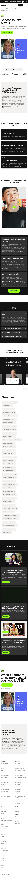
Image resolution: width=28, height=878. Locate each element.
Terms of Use (3, 848)
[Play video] (14, 207)
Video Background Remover (20, 777)
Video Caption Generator (20, 770)
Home (2, 8)
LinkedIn (2, 860)
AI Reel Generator (4, 782)
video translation (6, 268)
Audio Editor (17, 791)
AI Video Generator (5, 763)
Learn (16, 819)
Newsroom (3, 839)
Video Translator (18, 789)
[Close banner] (26, 1)
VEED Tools (7, 8)
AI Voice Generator (5, 789)
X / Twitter (3, 863)
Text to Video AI (4, 766)
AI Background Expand (5, 796)
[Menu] (26, 5)
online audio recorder (11, 138)
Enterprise (17, 811)
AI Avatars (3, 773)
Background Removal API (6, 820)
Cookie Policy (4, 846)
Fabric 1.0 (3, 770)
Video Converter (18, 782)
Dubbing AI (3, 784)
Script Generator (4, 793)
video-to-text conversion (8, 250)
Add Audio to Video (19, 775)
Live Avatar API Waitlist (5, 828)
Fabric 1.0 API (3, 811)
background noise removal (15, 281)
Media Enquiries (4, 853)
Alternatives (17, 823)
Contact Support (4, 850)
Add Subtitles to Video (19, 766)
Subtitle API (3, 818)
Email (2, 870)
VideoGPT (3, 780)
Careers (2, 836)
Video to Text (17, 784)
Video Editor (17, 763)
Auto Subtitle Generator (19, 768)
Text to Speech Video (5, 786)
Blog (15, 816)
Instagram (3, 865)
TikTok (2, 867)
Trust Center (3, 841)
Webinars (16, 821)
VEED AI (2, 768)
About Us (3, 834)
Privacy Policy (4, 843)
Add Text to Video (18, 773)
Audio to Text (14, 8)
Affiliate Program (18, 826)
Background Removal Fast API (5, 823)
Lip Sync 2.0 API (4, 815)
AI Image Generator (5, 775)
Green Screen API (4, 826)
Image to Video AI (4, 777)
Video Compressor (18, 780)
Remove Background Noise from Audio (20, 800)
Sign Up (20, 5)
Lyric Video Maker (4, 791)
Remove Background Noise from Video (20, 797)
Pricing (16, 808)
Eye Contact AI (18, 803)
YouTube (2, 858)
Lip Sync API (3, 813)
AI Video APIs (4, 808)
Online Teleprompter (19, 793)
